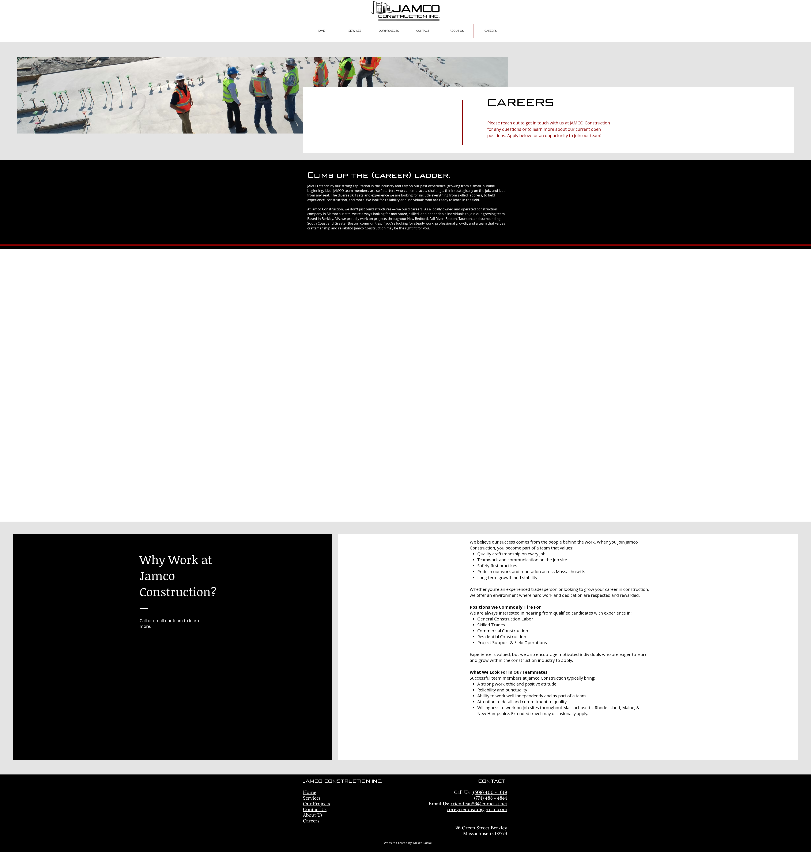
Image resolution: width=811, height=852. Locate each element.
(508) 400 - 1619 (489, 776)
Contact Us (315, 793)
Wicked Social (422, 827)
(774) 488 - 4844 (490, 782)
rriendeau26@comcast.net (478, 788)
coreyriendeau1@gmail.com (477, 793)
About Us (312, 799)
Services (312, 782)
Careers (311, 805)
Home (309, 776)
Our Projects (316, 788)
